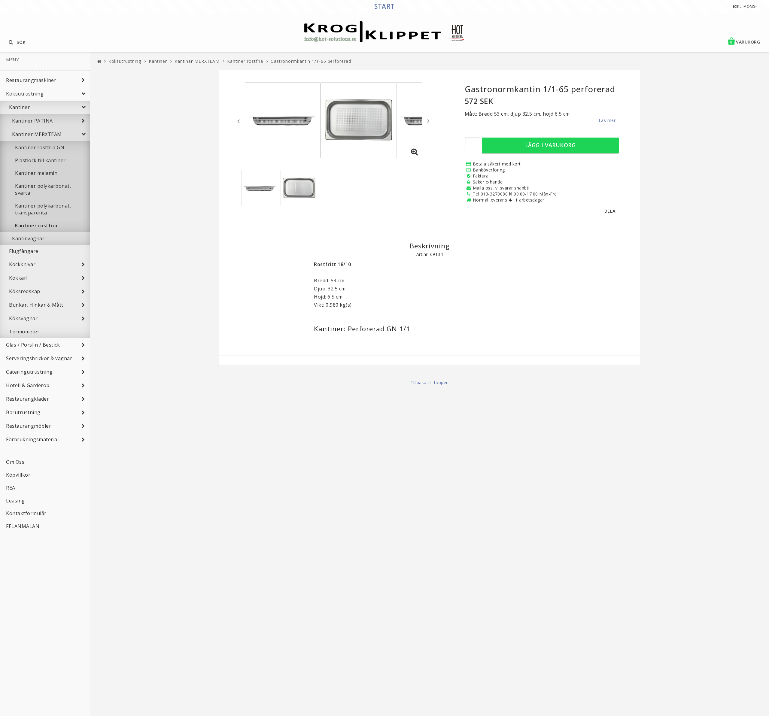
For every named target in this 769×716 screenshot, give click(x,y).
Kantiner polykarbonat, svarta (43, 189)
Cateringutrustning (29, 372)
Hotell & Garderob (28, 385)
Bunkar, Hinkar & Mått (36, 305)
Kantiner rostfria (36, 225)
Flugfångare (23, 251)
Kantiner (19, 107)
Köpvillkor (18, 475)
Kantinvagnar (28, 238)
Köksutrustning (25, 93)
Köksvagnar (23, 318)
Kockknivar (22, 264)
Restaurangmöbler (28, 426)
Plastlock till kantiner (40, 160)
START (384, 6)
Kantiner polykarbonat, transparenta (43, 209)
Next (428, 121)
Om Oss (15, 462)
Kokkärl (18, 278)
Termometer (24, 331)
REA (10, 487)
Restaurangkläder (27, 399)
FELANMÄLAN (22, 526)
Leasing (15, 500)
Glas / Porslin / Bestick (33, 344)
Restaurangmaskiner (31, 80)
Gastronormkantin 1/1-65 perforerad (311, 61)
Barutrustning (23, 412)
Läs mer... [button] (609, 120)
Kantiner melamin (36, 173)
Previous (238, 121)
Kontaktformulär (26, 513)
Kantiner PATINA (32, 120)
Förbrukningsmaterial (32, 439)
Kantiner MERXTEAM (37, 134)
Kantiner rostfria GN (39, 147)
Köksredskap (24, 291)
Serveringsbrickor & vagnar (39, 358)
